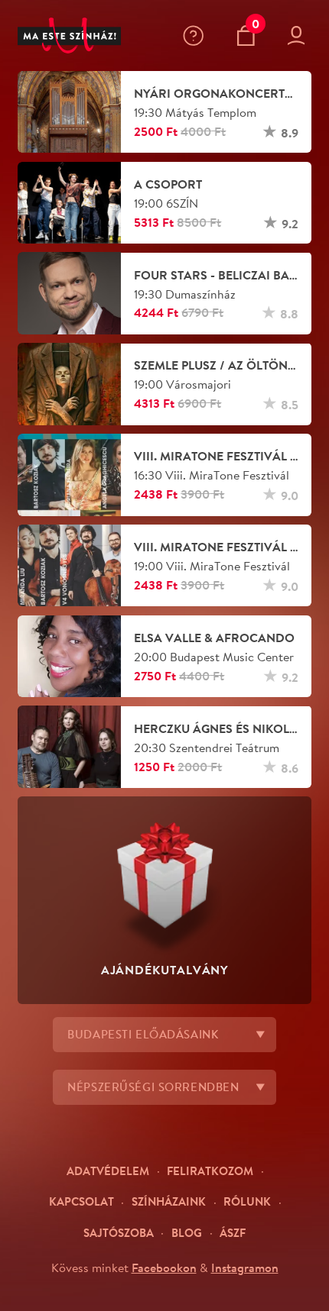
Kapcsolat (81, 1201)
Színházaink (169, 1201)
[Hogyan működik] (196, 35)
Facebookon (164, 1267)
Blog (186, 1233)
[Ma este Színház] (70, 36)
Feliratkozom (210, 1171)
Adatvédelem (108, 1171)
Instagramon (245, 1267)
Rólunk (247, 1201)
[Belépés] (300, 35)
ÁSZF (233, 1233)
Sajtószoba (118, 1233)
